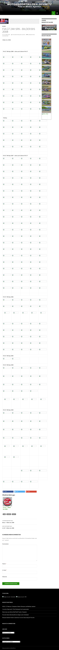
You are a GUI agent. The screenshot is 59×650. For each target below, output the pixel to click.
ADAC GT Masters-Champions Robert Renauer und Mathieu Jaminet (18, 606)
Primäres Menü (57, 13)
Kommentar (5, 544)
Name (4, 563)
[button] (8, 492)
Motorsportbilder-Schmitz (18, 34)
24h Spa (9, 514)
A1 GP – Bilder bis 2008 (8, 527)
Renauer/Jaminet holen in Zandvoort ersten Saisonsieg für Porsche (18, 617)
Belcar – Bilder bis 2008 (8, 521)
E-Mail (4, 570)
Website (4, 576)
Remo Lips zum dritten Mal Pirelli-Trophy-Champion (14, 612)
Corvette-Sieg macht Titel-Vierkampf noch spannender (15, 609)
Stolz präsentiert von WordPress (9, 648)
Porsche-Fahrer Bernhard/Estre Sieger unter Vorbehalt (15, 614)
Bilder (4, 26)
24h (4, 514)
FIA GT (14, 514)
